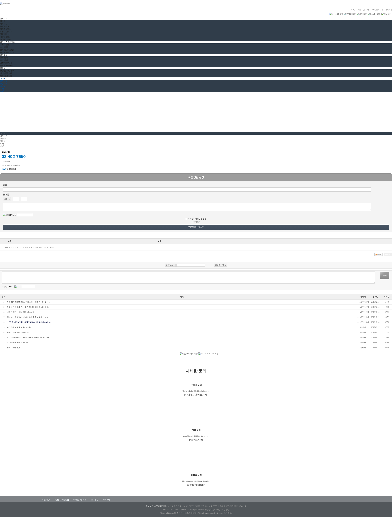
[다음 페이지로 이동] (189, 353)
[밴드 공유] (362, 14)
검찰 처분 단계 (6, 63)
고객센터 (3, 78)
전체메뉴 (388, 10)
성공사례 (3, 84)
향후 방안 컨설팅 (7, 50)
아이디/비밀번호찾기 (375, 10)
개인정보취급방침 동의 (197, 219)
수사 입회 (4, 47)
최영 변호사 (5, 34)
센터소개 (3, 18)
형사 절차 (4, 58)
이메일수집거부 (79, 499)
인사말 (3, 21)
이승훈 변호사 (5, 37)
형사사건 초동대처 (7, 42)
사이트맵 (106, 499)
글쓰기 (387, 254)
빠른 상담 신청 (6, 76)
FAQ (2, 89)
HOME (3, 113)
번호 (3, 297)
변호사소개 (4, 26)
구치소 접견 (5, 45)
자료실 (3, 86)
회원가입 (361, 10)
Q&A (2, 91)
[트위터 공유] (350, 14)
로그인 (353, 10)
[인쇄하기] (386, 14)
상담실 (3, 68)
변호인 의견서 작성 (8, 52)
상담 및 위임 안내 (7, 71)
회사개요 (3, 24)
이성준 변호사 (5, 29)
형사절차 (3, 55)
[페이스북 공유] (336, 14)
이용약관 (45, 499)
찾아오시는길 (5, 39)
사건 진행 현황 (6, 73)
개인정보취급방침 (61, 499)
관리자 (363, 327)
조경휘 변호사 (5, 31)
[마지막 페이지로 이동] (208, 353)
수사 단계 (4, 60)
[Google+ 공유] (374, 14)
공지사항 (3, 81)
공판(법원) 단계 (6, 65)
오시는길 (94, 499)
